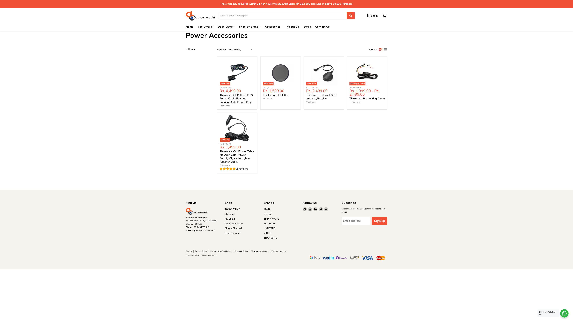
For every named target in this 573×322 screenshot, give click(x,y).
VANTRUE (269, 228)
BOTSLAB (269, 223)
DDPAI (267, 214)
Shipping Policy (241, 251)
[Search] (351, 15)
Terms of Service (279, 251)
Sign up (379, 221)
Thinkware (225, 105)
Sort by (221, 49)
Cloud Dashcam (234, 223)
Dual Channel (232, 233)
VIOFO (267, 233)
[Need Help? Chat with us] (564, 313)
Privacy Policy (201, 251)
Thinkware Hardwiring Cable (367, 98)
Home (189, 26)
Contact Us (322, 26)
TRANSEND (270, 238)
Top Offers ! (205, 26)
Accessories (273, 26)
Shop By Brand (249, 26)
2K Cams (230, 214)
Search (189, 251)
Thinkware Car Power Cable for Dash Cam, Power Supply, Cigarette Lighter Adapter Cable (237, 157)
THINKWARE (271, 218)
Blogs (307, 26)
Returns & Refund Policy (220, 251)
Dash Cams (226, 26)
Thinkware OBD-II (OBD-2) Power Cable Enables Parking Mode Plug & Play (236, 98)
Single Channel (233, 228)
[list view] (385, 49)
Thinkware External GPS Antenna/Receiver (321, 96)
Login (374, 15)
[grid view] (381, 49)
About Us (293, 26)
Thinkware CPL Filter (275, 95)
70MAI (267, 209)
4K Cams (230, 218)
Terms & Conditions (259, 251)
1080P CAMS (232, 209)
